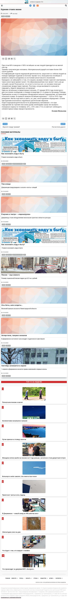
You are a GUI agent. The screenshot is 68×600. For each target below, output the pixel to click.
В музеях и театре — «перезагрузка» (16, 214)
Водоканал (9, 163)
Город (21, 578)
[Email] (11, 58)
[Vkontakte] (3, 58)
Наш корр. (15, 13)
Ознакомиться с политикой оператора (11, 597)
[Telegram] (9, 58)
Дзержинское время (17, 163)
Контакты (58, 578)
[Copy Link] (14, 58)
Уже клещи (6, 184)
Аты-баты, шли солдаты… (12, 305)
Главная (7, 578)
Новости (8, 16)
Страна (35, 578)
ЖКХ (25, 163)
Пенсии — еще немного (10, 275)
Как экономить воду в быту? (13, 245)
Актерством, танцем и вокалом (14, 335)
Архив (3, 16)
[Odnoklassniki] (6, 58)
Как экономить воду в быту (12, 154)
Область (28, 578)
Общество (43, 578)
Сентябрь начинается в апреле (13, 366)
